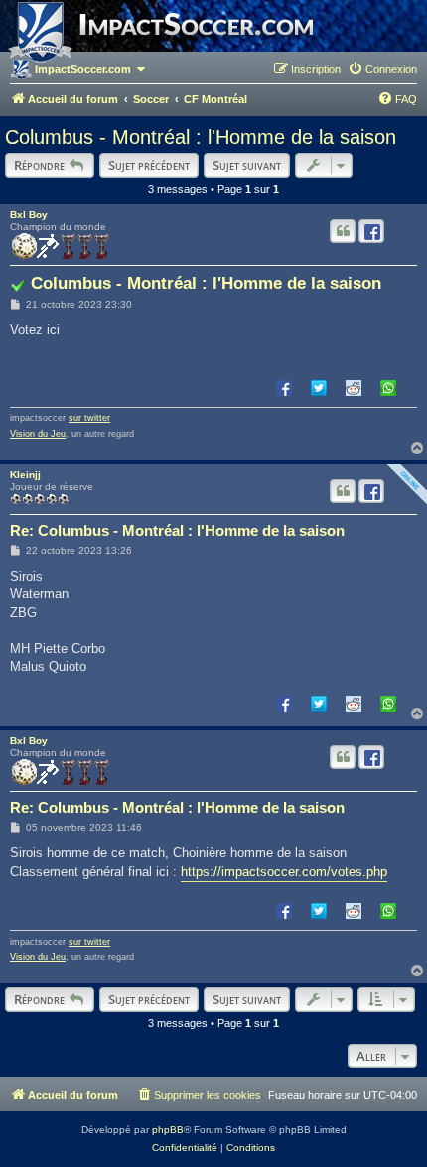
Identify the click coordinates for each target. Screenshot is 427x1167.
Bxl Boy (29, 214)
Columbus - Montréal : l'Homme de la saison (200, 137)
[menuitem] (382, 69)
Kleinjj (25, 474)
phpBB (168, 1129)
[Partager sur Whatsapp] (388, 387)
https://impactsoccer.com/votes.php (284, 871)
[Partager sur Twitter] (319, 387)
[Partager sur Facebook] (284, 387)
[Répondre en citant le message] (343, 231)
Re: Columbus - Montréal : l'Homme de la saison (177, 530)
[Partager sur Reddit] (353, 387)
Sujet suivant (247, 165)
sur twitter (89, 418)
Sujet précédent (149, 165)
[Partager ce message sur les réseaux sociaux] (371, 231)
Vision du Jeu (38, 434)
